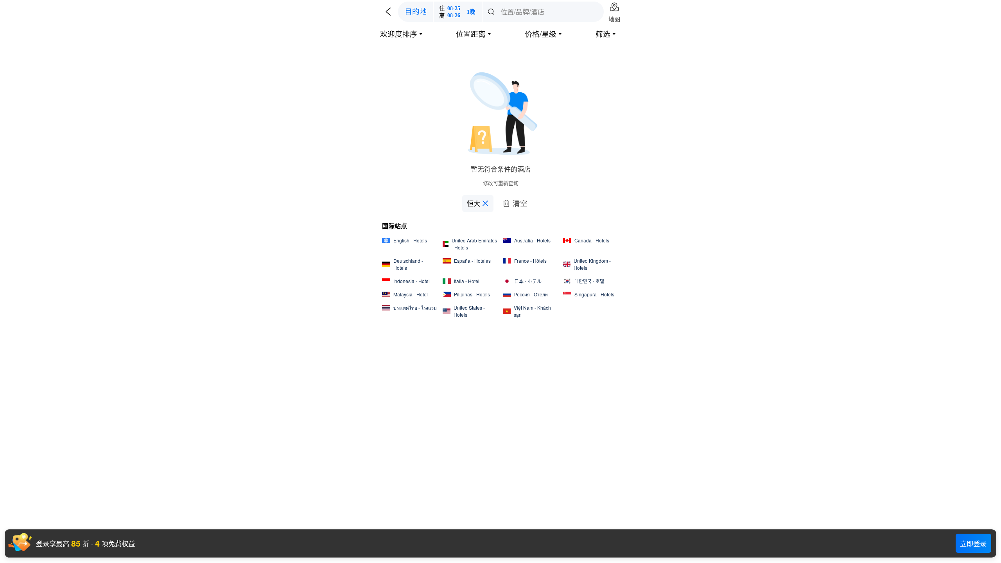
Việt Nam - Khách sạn (532, 311)
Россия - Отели (531, 294)
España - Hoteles (472, 260)
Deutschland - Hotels (408, 264)
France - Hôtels (530, 260)
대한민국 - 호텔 (589, 281)
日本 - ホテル (528, 281)
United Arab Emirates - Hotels (474, 244)
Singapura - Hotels (594, 294)
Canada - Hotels (591, 240)
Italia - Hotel (466, 281)
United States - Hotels (469, 311)
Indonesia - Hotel (411, 281)
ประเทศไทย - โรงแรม (415, 307)
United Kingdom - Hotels (592, 264)
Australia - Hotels (532, 240)
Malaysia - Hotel (410, 294)
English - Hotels (410, 240)
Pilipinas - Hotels (472, 294)
